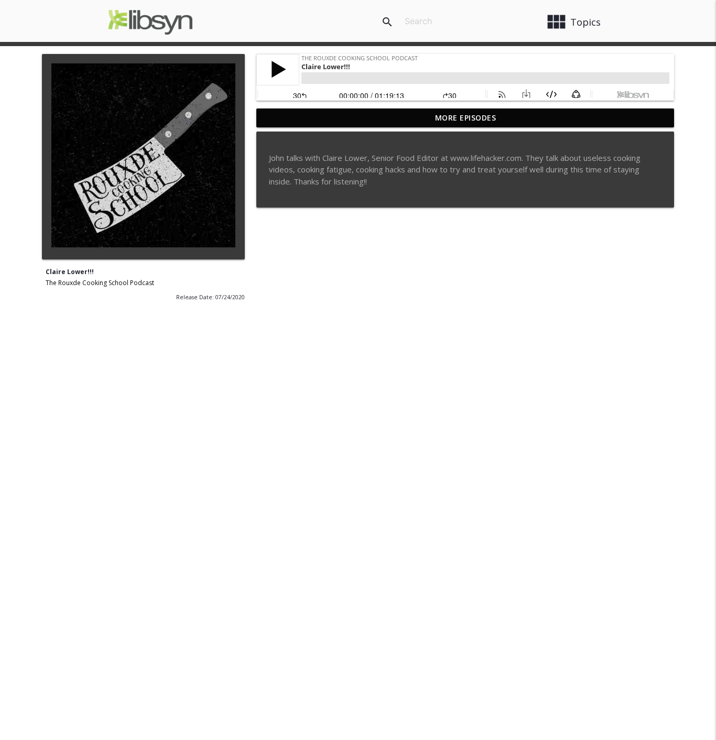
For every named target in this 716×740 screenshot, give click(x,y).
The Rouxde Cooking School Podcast (100, 282)
